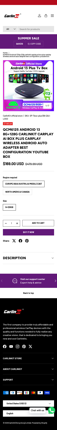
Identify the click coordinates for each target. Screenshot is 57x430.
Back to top (28, 293)
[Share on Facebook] (20, 241)
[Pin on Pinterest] (27, 241)
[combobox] (28, 29)
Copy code (35, 44)
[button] (46, 15)
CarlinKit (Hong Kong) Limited (20, 423)
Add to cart (38, 223)
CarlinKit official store (13, 116)
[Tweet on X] (14, 241)
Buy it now (28, 232)
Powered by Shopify (39, 423)
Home (5, 53)
